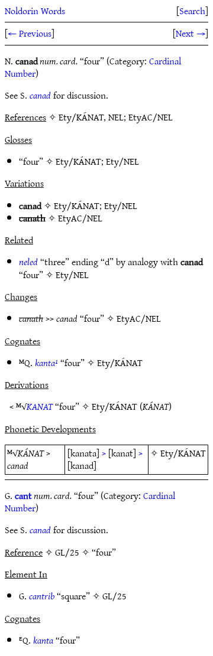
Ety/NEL (122, 161)
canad (40, 95)
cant (23, 495)
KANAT (40, 406)
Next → (190, 33)
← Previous (29, 33)
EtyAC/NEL (80, 218)
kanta (43, 640)
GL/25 (114, 596)
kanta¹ (46, 362)
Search (192, 10)
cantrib (41, 596)
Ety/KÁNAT (78, 161)
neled (28, 261)
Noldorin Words (35, 10)
